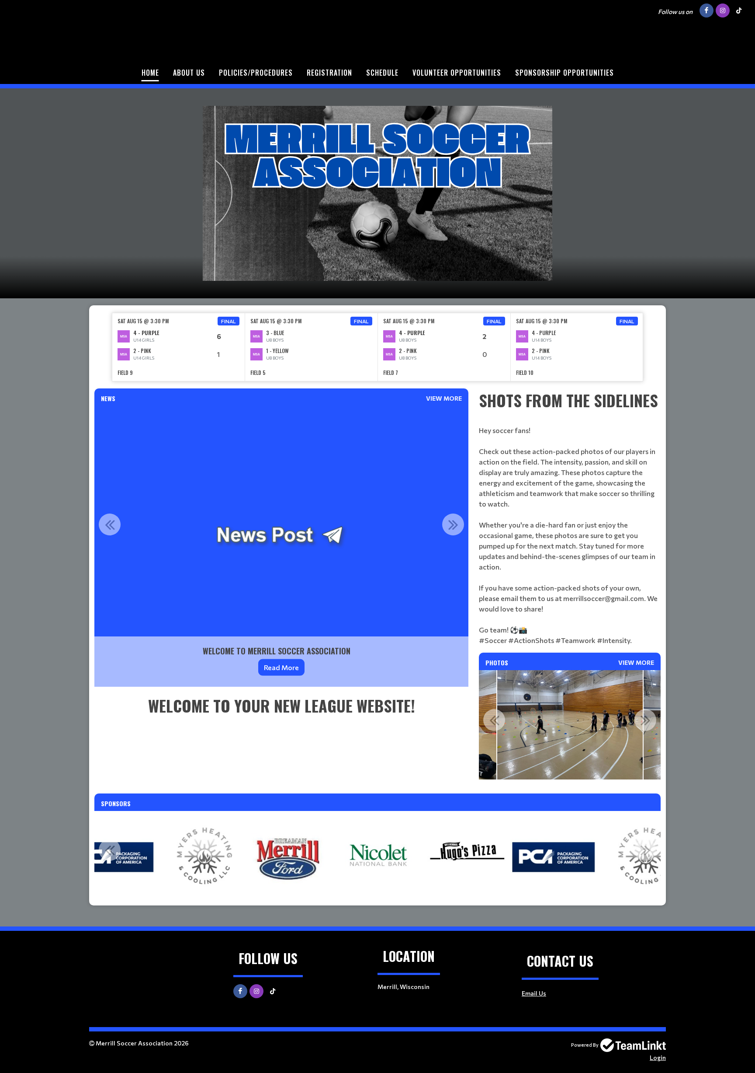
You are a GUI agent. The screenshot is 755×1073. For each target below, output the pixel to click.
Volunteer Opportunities (456, 72)
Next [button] (453, 524)
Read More (281, 667)
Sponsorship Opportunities (564, 72)
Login (658, 1057)
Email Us (534, 993)
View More (444, 398)
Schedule (382, 72)
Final (228, 321)
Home (150, 72)
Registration (329, 72)
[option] (178, 347)
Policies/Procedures (256, 72)
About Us (189, 72)
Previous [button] (110, 524)
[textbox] (281, 705)
